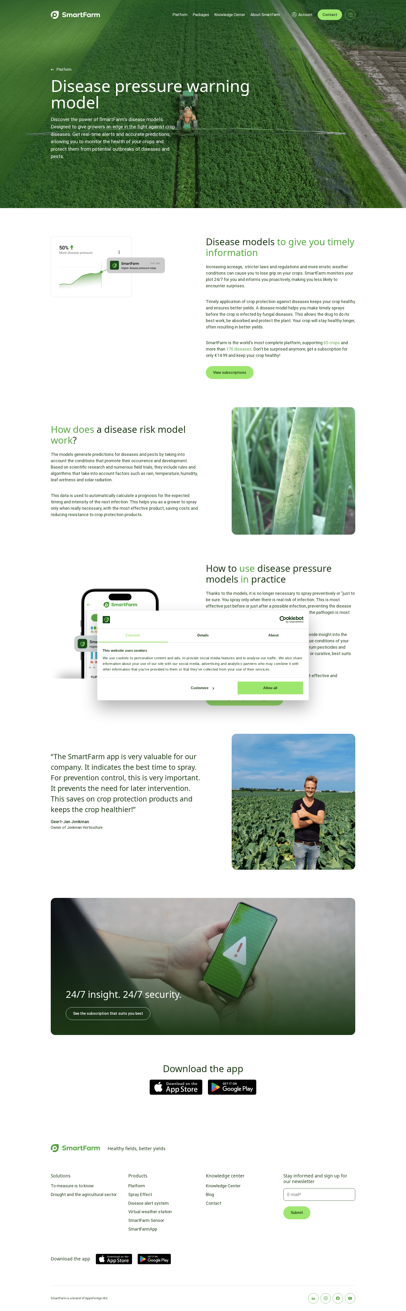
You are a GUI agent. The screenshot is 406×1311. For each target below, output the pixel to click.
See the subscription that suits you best (108, 1013)
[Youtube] (350, 1298)
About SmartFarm (265, 14)
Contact (330, 14)
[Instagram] (325, 1298)
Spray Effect (140, 1194)
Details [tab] (203, 635)
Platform (179, 14)
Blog (210, 1194)
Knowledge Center (229, 14)
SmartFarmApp (142, 1229)
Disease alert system (148, 1203)
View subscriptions (229, 372)
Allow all (270, 688)
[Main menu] (350, 15)
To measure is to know (72, 1185)
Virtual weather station (150, 1211)
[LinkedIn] (313, 1298)
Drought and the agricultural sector (84, 1194)
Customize (199, 688)
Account (305, 14)
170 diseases (239, 349)
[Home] (75, 15)
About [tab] (273, 635)
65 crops (332, 342)
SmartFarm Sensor (146, 1220)
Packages (201, 14)
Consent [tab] (132, 635)
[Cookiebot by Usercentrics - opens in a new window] (283, 619)
